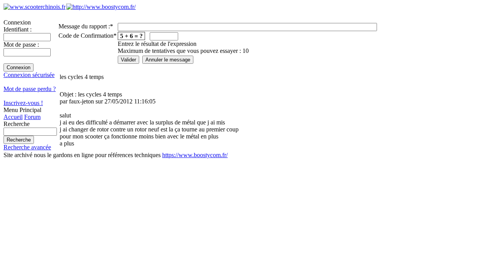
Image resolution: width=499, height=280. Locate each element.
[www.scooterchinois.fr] (34, 7)
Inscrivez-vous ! (23, 103)
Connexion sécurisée (29, 75)
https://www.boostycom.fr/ (195, 155)
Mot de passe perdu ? (30, 89)
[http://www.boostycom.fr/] (101, 7)
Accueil (13, 117)
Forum (32, 117)
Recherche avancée (27, 147)
